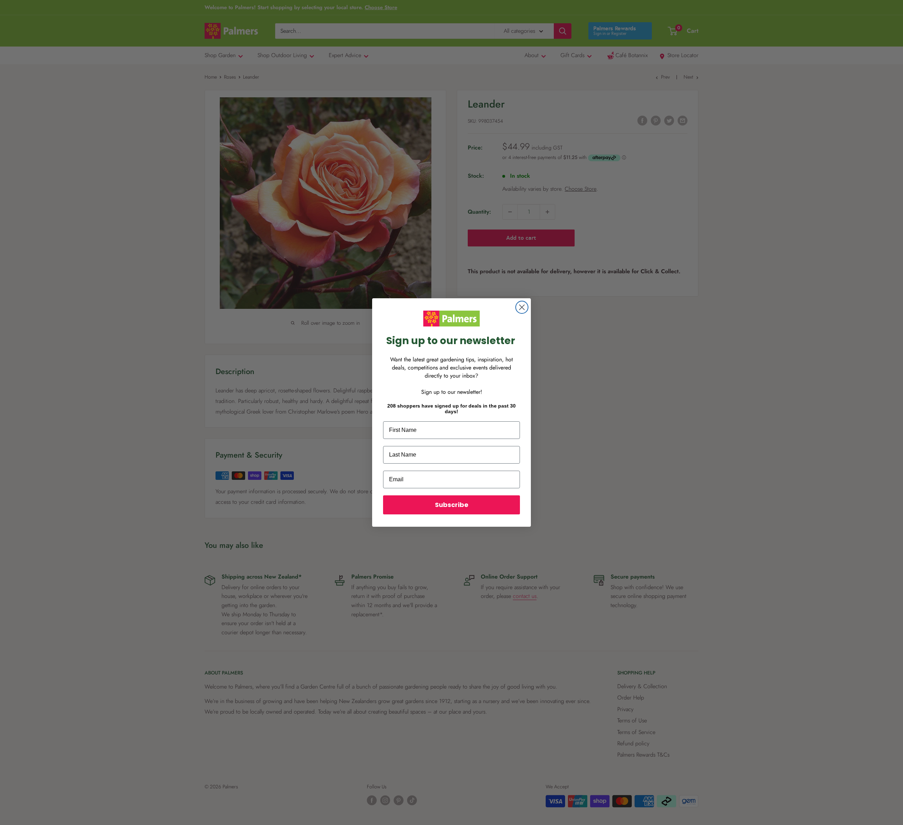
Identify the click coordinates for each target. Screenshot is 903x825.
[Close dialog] (522, 307)
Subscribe (451, 504)
